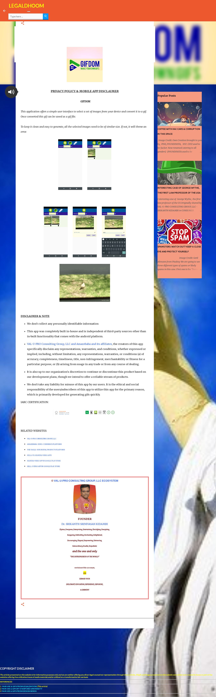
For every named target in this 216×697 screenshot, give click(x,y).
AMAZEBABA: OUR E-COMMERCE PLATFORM (44, 444)
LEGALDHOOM (26, 6)
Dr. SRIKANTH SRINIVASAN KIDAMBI (85, 524)
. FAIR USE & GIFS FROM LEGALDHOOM (19, 686)
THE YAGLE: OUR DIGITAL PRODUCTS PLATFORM (46, 450)
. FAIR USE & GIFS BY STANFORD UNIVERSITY (21, 689)
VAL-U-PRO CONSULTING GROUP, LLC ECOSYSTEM (86, 480)
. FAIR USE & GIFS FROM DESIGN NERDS (19, 691)
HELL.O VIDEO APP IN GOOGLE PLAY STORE (43, 466)
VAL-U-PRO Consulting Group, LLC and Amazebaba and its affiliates (69, 343)
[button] (23, 23)
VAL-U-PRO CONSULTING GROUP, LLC (41, 439)
